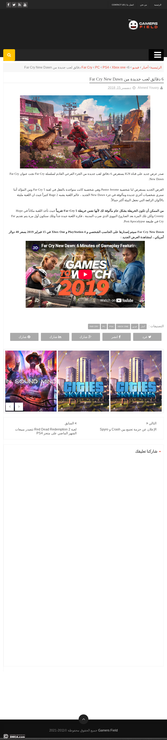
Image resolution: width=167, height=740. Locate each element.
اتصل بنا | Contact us (123, 5)
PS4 (106, 67)
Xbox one (119, 67)
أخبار (145, 67)
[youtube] (25, 5)
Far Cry (86, 67)
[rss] (19, 5)
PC (97, 67)
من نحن (143, 5)
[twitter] (14, 5)
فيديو (135, 67)
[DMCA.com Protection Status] (14, 737)
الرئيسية (157, 5)
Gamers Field (108, 730)
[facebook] (8, 5)
